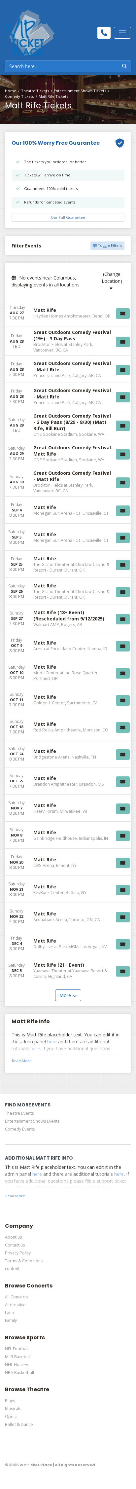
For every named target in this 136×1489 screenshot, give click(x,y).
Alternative (15, 1305)
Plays (10, 1400)
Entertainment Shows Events (32, 1121)
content (12, 1268)
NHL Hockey (16, 1364)
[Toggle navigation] (122, 33)
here (52, 1041)
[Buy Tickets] (123, 313)
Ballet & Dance (19, 1424)
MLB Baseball (18, 1356)
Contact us (15, 1245)
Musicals (13, 1408)
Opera (11, 1416)
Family (11, 1320)
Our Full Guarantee (68, 217)
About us (13, 1237)
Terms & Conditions (24, 1261)
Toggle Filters (109, 245)
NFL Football (16, 1349)
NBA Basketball (19, 1372)
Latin (9, 1313)
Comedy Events (20, 1129)
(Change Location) (112, 277)
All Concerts (16, 1297)
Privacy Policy (18, 1253)
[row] (68, 312)
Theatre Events (19, 1113)
